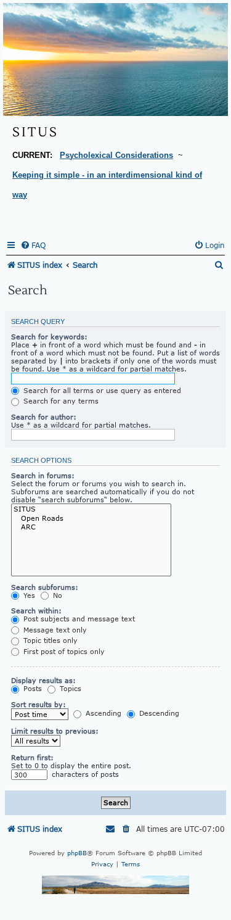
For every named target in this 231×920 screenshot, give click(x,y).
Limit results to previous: (55, 731)
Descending (158, 713)
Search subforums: (44, 587)
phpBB (77, 852)
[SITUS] (91, 509)
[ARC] (91, 527)
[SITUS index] (115, 59)
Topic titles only (49, 640)
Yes (28, 595)
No (56, 595)
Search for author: (43, 417)
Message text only (54, 630)
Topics (69, 688)
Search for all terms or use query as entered (101, 390)
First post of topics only (63, 651)
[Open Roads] (91, 518)
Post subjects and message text (78, 619)
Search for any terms (60, 401)
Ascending (102, 713)
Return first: (32, 757)
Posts (31, 688)
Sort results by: (38, 704)
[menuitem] (33, 246)
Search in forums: (43, 475)
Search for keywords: (49, 337)
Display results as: (43, 680)
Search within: (36, 611)
